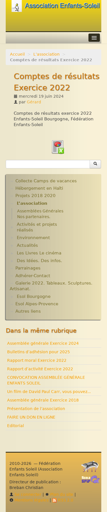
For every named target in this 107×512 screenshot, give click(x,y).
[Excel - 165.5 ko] (57, 146)
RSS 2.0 (65, 500)
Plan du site (61, 494)
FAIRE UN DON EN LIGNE (31, 417)
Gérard (34, 102)
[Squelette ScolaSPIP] (92, 481)
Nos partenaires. (33, 216)
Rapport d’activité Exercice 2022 (40, 369)
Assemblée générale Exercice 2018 (43, 400)
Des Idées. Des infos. (39, 260)
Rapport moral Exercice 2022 (36, 360)
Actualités (27, 245)
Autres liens (28, 311)
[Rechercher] (95, 164)
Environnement (33, 237)
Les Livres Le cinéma (39, 253)
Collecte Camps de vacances (46, 180)
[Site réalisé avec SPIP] (91, 468)
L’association (46, 54)
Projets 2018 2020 (35, 195)
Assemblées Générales (40, 211)
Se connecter (27, 494)
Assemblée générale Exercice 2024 (43, 343)
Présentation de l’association (36, 408)
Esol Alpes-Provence (36, 303)
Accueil (17, 54)
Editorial (15, 425)
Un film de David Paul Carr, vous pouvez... (49, 391)
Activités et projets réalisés (37, 227)
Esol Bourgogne (34, 296)
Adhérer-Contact (32, 275)
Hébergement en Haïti (39, 188)
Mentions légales (31, 500)
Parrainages (28, 268)
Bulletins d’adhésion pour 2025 (38, 352)
